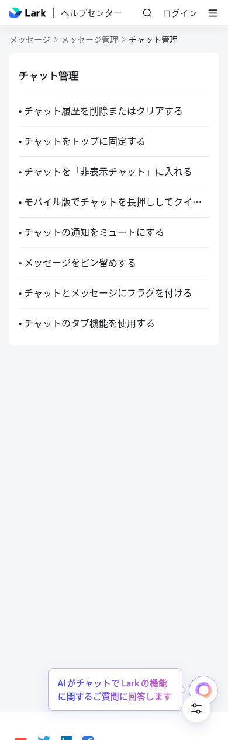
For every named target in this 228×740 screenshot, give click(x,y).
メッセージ (29, 39)
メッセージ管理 (89, 39)
